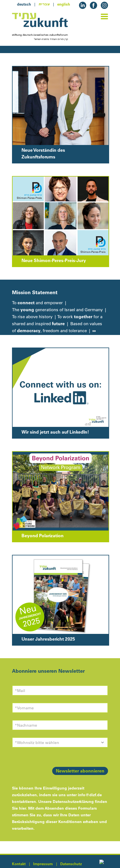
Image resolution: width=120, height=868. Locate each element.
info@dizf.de (90, 794)
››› (93, 330)
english (63, 4)
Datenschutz (71, 864)
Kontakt (19, 864)
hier (22, 808)
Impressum (43, 864)
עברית (44, 4)
